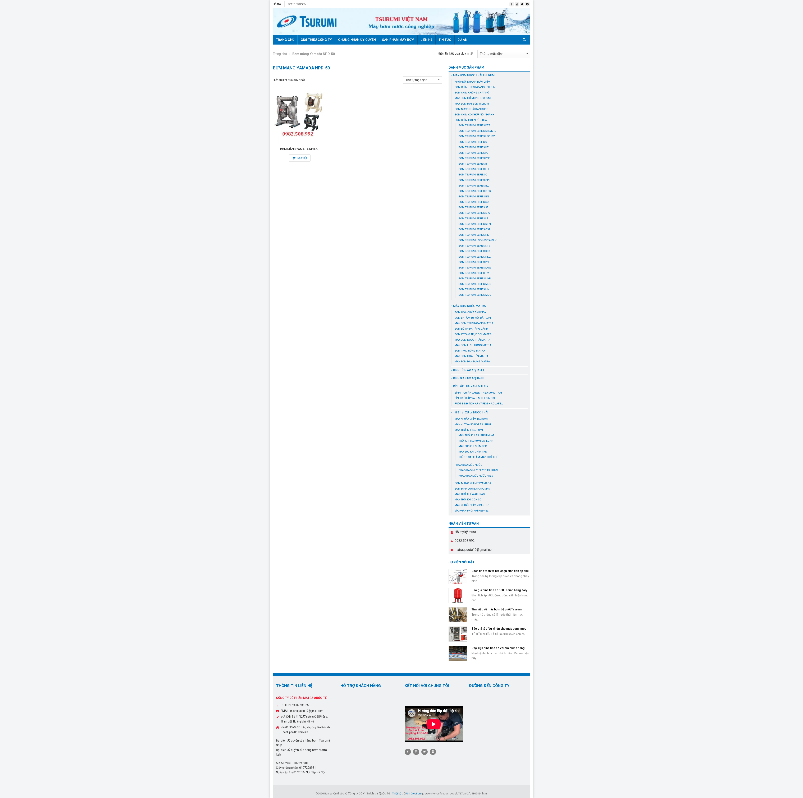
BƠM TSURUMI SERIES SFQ (474, 212)
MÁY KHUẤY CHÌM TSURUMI (471, 418)
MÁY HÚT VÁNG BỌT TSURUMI (473, 424)
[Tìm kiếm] (525, 39)
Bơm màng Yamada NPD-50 (299, 149)
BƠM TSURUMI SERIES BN (474, 196)
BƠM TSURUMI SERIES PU (473, 152)
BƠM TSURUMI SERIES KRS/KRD (477, 130)
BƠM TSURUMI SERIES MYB (475, 278)
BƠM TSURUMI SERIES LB (473, 218)
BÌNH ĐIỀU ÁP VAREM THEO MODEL (476, 398)
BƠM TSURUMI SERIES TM (474, 273)
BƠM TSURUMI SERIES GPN (475, 180)
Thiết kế (396, 793)
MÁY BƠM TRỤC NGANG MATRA (474, 323)
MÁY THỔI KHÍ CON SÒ (468, 499)
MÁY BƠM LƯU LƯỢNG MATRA (473, 345)
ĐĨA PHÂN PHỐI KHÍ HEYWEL (471, 510)
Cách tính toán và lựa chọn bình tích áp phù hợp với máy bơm (500, 572)
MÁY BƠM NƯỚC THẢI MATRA (472, 339)
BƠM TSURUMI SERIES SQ (474, 201)
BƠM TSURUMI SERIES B (473, 163)
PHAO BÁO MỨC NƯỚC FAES (476, 475)
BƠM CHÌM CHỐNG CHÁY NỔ (472, 92)
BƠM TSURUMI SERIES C (473, 174)
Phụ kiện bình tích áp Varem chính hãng (498, 648)
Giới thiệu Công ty (316, 40)
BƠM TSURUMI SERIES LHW (475, 267)
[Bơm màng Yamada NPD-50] (300, 117)
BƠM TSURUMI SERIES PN (474, 262)
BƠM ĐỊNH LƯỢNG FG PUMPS (472, 488)
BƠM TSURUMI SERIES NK (474, 234)
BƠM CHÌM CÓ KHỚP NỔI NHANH (474, 114)
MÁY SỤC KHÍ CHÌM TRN (473, 451)
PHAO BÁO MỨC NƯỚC (468, 464)
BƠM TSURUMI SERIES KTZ (474, 125)
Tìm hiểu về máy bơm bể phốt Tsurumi (497, 609)
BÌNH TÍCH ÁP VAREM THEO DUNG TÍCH (478, 392)
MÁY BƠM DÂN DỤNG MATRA (472, 361)
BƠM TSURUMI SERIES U (473, 141)
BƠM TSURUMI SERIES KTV (474, 245)
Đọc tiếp (302, 158)
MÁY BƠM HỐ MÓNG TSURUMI (473, 98)
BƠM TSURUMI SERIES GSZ (474, 229)
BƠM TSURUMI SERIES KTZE (475, 223)
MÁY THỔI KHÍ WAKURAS (470, 494)
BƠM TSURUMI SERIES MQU (475, 294)
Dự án (462, 40)
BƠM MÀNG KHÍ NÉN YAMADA (473, 483)
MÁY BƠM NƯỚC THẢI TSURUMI (474, 75)
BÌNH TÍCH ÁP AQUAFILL (469, 370)
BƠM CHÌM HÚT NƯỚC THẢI (471, 119)
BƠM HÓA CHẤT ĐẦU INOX (470, 312)
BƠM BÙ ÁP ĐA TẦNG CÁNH (471, 328)
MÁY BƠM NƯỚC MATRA (469, 306)
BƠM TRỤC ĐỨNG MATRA (470, 350)
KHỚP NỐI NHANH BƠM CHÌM (472, 81)
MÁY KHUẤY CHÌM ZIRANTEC (472, 505)
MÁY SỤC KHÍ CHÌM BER (473, 446)
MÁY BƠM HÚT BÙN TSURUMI (472, 103)
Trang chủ (285, 40)
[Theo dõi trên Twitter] (522, 4)
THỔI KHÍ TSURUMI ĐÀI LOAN (476, 440)
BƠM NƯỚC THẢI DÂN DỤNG (471, 109)
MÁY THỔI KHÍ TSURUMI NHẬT (476, 435)
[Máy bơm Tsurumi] (401, 21)
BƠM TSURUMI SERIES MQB (475, 283)
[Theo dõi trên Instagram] (517, 4)
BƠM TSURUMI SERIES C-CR (475, 191)
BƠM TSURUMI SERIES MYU (475, 289)
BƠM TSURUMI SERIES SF (473, 207)
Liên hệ (426, 40)
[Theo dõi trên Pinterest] (527, 4)
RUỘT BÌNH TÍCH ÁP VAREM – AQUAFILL (479, 403)
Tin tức (445, 40)
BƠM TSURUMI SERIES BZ (474, 185)
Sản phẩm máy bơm (398, 40)
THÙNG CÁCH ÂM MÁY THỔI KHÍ (478, 457)
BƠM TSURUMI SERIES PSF (474, 158)
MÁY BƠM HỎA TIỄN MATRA (471, 356)
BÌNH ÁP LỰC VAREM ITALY (470, 386)
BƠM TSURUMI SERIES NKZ (475, 256)
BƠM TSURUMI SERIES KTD (474, 251)
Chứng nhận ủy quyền (357, 40)
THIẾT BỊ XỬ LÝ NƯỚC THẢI (470, 412)
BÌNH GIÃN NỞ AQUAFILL (469, 378)
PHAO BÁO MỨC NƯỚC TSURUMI (478, 470)
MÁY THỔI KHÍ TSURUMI (469, 429)
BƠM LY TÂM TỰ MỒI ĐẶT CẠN (473, 317)
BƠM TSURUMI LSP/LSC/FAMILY (477, 240)
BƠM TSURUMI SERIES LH (474, 169)
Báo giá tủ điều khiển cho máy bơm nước (499, 628)
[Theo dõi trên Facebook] (511, 4)
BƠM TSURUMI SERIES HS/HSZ (477, 136)
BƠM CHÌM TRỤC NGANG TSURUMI (475, 87)
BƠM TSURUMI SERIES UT (473, 147)
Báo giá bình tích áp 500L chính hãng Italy (499, 590)
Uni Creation (413, 793)
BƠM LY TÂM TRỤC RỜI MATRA (473, 334)
